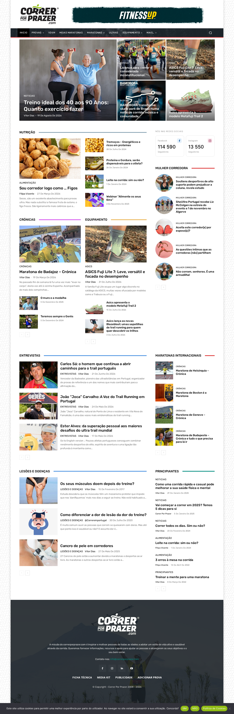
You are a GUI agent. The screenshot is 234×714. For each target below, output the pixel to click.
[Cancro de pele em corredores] (38, 552)
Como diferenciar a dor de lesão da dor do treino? (103, 515)
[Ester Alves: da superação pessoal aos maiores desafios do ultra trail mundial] (38, 437)
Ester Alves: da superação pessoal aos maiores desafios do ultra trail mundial (101, 428)
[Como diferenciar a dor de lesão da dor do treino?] (38, 521)
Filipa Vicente (26, 193)
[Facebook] (102, 668)
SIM (184, 708)
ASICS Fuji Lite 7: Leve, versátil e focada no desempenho (115, 274)
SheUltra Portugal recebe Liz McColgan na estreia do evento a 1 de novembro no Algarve (195, 206)
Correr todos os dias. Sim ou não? (180, 526)
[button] (210, 32)
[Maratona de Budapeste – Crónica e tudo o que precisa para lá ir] (164, 437)
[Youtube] (131, 668)
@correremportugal (96, 520)
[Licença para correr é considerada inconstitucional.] (141, 59)
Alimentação (27, 183)
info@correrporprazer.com (124, 659)
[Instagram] (112, 668)
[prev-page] (21, 334)
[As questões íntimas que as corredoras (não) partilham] (164, 249)
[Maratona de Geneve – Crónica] (164, 415)
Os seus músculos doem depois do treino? (97, 483)
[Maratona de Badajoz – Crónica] (50, 244)
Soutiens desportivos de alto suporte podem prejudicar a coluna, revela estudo (194, 185)
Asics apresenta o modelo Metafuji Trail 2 (121, 304)
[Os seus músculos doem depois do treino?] (38, 490)
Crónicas (25, 266)
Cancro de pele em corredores (86, 546)
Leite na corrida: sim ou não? (125, 180)
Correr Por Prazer (163, 514)
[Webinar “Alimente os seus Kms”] (94, 200)
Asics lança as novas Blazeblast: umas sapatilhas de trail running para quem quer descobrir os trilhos (124, 325)
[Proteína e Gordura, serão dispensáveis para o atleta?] (94, 163)
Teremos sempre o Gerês (57, 316)
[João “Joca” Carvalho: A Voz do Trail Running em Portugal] (38, 406)
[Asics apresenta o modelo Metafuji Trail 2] (190, 101)
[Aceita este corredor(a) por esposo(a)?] (164, 227)
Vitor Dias (24, 277)
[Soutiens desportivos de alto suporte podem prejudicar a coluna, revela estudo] (164, 183)
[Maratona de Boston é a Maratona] (164, 392)
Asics (172, 63)
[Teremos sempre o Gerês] (28, 322)
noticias (29, 96)
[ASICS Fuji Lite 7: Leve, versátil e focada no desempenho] (190, 59)
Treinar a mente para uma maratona (182, 577)
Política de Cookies (214, 708)
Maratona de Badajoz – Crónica (47, 271)
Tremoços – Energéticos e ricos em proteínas (123, 143)
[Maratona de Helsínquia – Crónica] (164, 370)
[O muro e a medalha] (28, 303)
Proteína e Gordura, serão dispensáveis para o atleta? (124, 162)
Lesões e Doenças (71, 489)
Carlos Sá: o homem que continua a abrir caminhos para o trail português (95, 366)
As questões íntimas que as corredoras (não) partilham (194, 251)
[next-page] (27, 334)
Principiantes (164, 572)
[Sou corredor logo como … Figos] (50, 158)
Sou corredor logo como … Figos (48, 188)
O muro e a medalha (53, 298)
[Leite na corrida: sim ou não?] (94, 182)
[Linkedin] (121, 668)
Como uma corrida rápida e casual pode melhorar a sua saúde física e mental (184, 486)
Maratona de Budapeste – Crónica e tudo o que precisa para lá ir (194, 438)
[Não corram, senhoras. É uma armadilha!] (164, 271)
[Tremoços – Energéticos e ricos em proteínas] (94, 145)
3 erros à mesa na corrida (174, 560)
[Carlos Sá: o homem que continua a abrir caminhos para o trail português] (38, 374)
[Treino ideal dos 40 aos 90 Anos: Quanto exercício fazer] (68, 80)
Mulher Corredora (186, 177)
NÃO (195, 708)
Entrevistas (68, 374)
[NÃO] (229, 708)
